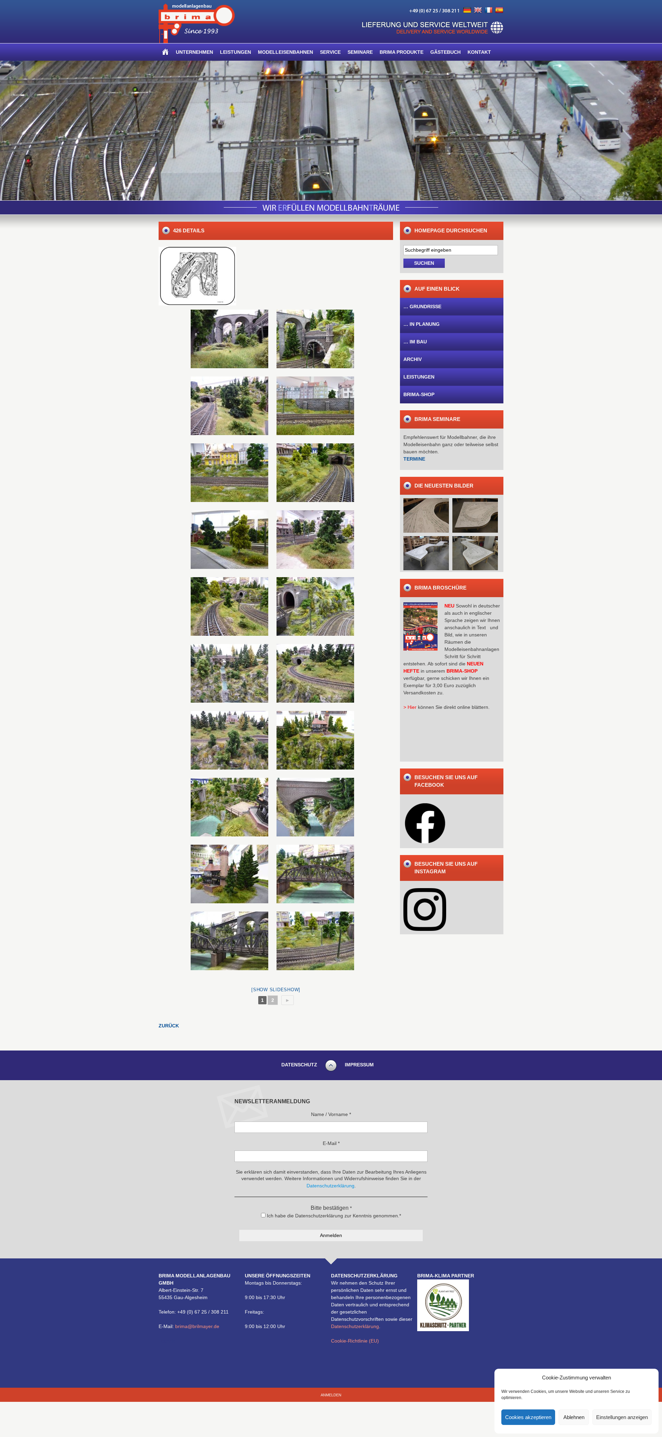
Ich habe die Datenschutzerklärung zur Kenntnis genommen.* (333, 1215)
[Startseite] (165, 52)
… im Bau (415, 341)
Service (330, 52)
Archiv (412, 359)
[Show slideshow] (275, 989)
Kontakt (479, 52)
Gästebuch (445, 52)
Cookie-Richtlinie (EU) (355, 1341)
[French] (488, 10)
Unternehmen (194, 52)
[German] (467, 10)
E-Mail (331, 1143)
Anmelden (331, 1395)
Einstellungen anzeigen (622, 1417)
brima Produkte (401, 52)
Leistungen (235, 52)
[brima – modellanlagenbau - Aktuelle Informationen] (197, 41)
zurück (169, 1025)
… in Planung (421, 324)
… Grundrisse (422, 306)
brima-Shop (418, 394)
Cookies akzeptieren (528, 1417)
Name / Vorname (331, 1114)
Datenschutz (299, 1064)
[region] (331, 130)
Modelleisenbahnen (285, 52)
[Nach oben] (331, 1070)
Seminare (360, 52)
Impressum (359, 1064)
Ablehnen (573, 1417)
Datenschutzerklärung (355, 1326)
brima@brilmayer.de (197, 1326)
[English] (478, 10)
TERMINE (414, 459)
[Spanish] (499, 10)
